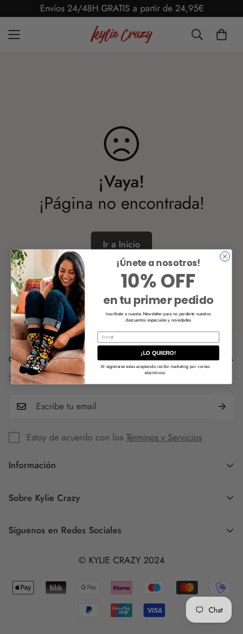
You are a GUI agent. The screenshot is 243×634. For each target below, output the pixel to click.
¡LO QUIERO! (158, 353)
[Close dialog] (224, 257)
